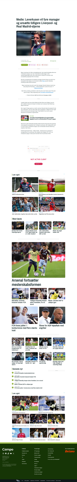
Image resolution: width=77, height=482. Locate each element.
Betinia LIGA (36, 453)
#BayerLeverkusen (38, 88)
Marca (43, 81)
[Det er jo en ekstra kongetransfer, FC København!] (18, 342)
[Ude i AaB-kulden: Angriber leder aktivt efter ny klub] (45, 225)
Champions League (38, 467)
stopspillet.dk (42, 480)
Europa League (37, 469)
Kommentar (24, 463)
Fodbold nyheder (25, 451)
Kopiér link (54, 60)
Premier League (33, 64)
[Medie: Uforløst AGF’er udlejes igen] (56, 293)
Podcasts (24, 461)
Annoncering (50, 448)
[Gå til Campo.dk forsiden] (7, 450)
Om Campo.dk (51, 450)
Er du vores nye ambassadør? (54, 459)
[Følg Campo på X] (13, 453)
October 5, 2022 (47, 95)
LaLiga (39, 64)
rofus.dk (53, 480)
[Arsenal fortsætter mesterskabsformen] (38, 260)
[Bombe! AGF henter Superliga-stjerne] (18, 225)
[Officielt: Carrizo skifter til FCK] (45, 342)
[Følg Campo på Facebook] (6, 453)
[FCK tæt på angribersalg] (45, 356)
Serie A (35, 463)
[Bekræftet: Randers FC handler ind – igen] (31, 356)
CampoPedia (50, 453)
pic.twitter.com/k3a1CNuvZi (46, 92)
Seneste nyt (24, 453)
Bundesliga (36, 461)
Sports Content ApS (5, 457)
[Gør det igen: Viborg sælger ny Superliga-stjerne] (18, 356)
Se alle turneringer (38, 474)
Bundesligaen (45, 64)
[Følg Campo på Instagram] (3, 453)
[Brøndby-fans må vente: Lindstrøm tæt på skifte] (31, 342)
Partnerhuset (8, 465)
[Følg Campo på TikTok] (8, 453)
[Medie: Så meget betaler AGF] (59, 225)
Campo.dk (4, 456)
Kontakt (49, 455)
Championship (37, 457)
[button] (38, 43)
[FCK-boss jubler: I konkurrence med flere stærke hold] (25, 315)
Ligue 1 (35, 465)
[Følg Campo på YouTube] (11, 453)
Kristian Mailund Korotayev (26, 61)
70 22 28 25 (37, 480)
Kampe (23, 455)
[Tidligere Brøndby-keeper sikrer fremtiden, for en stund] (38, 293)
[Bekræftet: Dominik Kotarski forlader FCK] (20, 293)
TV (22, 457)
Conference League (38, 472)
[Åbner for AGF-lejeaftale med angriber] (52, 315)
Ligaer (23, 459)
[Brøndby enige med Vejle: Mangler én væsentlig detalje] (59, 356)
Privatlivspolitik (51, 457)
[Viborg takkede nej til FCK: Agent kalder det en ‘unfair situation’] (31, 225)
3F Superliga (36, 451)
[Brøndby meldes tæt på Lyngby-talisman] (59, 342)
